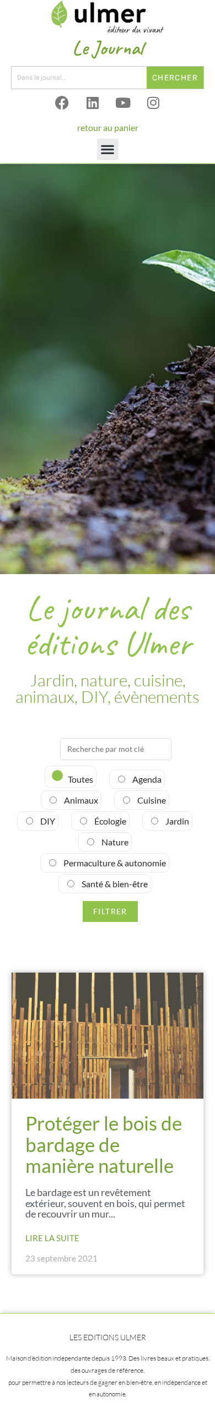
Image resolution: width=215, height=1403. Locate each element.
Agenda (146, 779)
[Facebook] (62, 103)
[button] (108, 149)
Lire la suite (52, 1238)
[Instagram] (153, 103)
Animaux (80, 800)
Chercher (175, 77)
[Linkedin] (92, 103)
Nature (114, 842)
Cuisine (151, 800)
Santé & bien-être (114, 883)
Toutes (79, 779)
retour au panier (107, 127)
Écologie (109, 821)
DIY (47, 821)
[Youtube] (123, 103)
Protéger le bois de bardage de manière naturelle (103, 1144)
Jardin (176, 821)
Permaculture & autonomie (114, 863)
